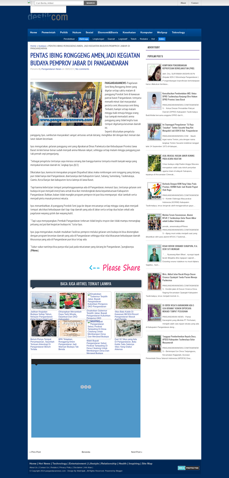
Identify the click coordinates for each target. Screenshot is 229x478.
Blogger (119, 471)
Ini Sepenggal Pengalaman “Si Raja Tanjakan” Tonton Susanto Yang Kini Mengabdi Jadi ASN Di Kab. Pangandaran (180, 127)
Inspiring (134, 463)
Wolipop (162, 32)
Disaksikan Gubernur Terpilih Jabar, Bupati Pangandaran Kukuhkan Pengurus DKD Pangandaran (98, 315)
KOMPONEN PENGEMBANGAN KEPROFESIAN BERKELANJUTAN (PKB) (178, 67)
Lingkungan (98, 39)
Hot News (44, 463)
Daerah (111, 39)
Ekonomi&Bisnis (108, 32)
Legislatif (122, 39)
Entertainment (77, 463)
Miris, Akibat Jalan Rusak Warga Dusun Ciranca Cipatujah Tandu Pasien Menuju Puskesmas (179, 277)
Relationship (109, 463)
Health (123, 463)
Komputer (146, 32)
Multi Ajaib (81, 471)
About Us (34, 467)
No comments (82, 69)
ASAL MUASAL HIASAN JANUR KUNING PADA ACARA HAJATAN (178, 157)
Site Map (147, 463)
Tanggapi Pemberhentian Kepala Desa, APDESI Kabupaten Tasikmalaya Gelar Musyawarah (179, 339)
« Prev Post (35, 452)
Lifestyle (93, 463)
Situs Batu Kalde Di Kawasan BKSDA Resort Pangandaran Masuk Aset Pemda (126, 315)
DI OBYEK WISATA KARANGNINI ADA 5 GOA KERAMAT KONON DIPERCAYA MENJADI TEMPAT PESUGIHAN (178, 308)
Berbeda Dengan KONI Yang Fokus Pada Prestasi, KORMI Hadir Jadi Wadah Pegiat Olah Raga (180, 186)
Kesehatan (129, 32)
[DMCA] (188, 469)
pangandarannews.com (55, 471)
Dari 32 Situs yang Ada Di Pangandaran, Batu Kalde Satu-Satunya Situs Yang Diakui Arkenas (126, 344)
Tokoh (134, 39)
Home (33, 32)
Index (162, 39)
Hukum (76, 32)
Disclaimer (77, 467)
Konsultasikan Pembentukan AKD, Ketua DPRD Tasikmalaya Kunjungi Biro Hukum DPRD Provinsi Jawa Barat (179, 96)
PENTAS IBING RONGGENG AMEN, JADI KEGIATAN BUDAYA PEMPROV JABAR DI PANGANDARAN (85, 59)
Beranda (86, 452)
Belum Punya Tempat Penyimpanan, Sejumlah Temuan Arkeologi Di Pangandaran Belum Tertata (42, 344)
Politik (64, 32)
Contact (194, 3)
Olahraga (83, 39)
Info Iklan (88, 467)
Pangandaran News (51, 69)
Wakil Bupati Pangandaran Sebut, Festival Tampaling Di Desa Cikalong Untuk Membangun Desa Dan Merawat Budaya (98, 347)
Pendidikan (69, 39)
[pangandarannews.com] (48, 23)
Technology (59, 463)
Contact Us (44, 467)
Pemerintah (48, 32)
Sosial (89, 32)
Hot (153, 39)
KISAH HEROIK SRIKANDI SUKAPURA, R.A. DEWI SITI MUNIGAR (180, 247)
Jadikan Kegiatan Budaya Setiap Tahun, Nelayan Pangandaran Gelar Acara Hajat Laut (41, 315)
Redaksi (144, 39)
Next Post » (136, 452)
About (183, 3)
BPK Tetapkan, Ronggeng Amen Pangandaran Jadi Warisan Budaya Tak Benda (69, 344)
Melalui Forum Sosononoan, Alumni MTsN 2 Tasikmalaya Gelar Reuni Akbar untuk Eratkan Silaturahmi (179, 217)
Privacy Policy (65, 467)
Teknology (178, 32)
